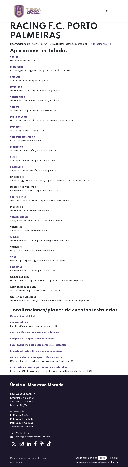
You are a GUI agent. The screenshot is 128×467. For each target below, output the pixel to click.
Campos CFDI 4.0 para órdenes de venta (32, 338)
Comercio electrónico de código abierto (97, 461)
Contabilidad (17, 96)
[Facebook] (35, 444)
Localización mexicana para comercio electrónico (38, 344)
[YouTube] (42, 444)
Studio (14, 156)
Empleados (16, 166)
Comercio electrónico (22, 136)
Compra (14, 106)
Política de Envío (19, 415)
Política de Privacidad (21, 422)
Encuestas (16, 266)
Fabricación (16, 146)
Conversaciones (19, 216)
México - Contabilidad (22, 316)
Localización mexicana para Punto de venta (34, 332)
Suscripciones (18, 196)
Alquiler (14, 236)
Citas (13, 256)
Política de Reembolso (22, 419)
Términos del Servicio (21, 426)
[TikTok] (49, 444)
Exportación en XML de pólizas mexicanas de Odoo (38, 367)
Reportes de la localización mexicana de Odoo (36, 351)
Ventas (14, 56)
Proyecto (15, 126)
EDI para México (19, 322)
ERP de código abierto (99, 43)
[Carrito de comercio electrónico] (106, 11)
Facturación (17, 66)
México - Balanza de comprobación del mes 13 (36, 357)
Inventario (16, 86)
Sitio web (15, 76)
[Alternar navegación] (114, 11)
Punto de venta (18, 116)
